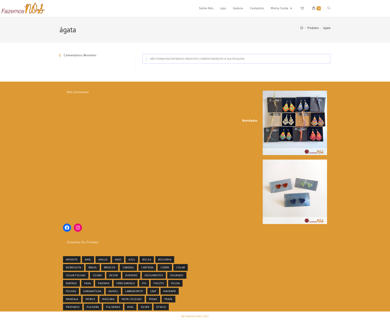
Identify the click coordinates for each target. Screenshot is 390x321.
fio (144, 283)
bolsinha (164, 259)
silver (145, 307)
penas (153, 299)
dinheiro (131, 275)
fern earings (125, 283)
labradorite (134, 291)
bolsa (146, 259)
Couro (97, 275)
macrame (169, 291)
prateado (72, 307)
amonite (72, 259)
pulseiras (113, 307)
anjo (118, 259)
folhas (71, 291)
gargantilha (92, 291)
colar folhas (76, 275)
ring (130, 307)
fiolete (158, 283)
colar (180, 267)
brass (92, 267)
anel (88, 259)
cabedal (128, 267)
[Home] (301, 28)
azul (131, 259)
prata (168, 299)
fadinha (103, 283)
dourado (176, 275)
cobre (164, 267)
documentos (154, 275)
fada (87, 283)
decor (113, 275)
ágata (326, 28)
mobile (90, 299)
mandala (72, 299)
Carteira (147, 267)
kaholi (113, 291)
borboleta (73, 267)
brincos (110, 267)
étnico (161, 307)
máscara (108, 299)
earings (71, 283)
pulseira (93, 307)
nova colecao (132, 299)
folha (175, 283)
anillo (102, 259)
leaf (153, 291)
